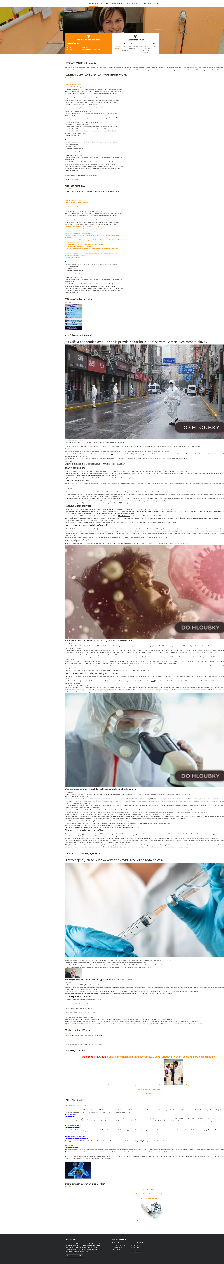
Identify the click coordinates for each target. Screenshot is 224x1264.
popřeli (183, 818)
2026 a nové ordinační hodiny (78, 299)
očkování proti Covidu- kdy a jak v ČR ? (82, 853)
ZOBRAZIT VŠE (70, 488)
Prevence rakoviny (131, 3)
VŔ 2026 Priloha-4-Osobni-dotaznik (92, 191)
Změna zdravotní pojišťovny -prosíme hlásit (85, 1183)
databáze (113, 509)
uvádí (75, 471)
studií (151, 518)
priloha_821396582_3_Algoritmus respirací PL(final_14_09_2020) (83, 1036)
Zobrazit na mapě (136, 1252)
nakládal (108, 816)
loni (88, 522)
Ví (75, 496)
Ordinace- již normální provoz (78, 1050)
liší (177, 799)
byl (112, 454)
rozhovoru (110, 825)
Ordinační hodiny (146, 3)
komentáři (185, 810)
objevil (144, 657)
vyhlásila (100, 484)
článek (155, 816)
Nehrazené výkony (116, 3)
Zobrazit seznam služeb (74, 1256)
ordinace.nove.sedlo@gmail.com (91, 49)
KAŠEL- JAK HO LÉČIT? (74, 1099)
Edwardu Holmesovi (124, 516)
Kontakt (156, 3)
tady (217, 498)
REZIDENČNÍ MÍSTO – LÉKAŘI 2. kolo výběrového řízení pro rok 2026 (96, 74)
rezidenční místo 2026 (75, 185)
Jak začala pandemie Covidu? (78, 335)
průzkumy (104, 794)
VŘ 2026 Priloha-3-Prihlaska (73, 191)
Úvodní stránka (93, 3)
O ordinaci (104, 3)
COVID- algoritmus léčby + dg (78, 1030)
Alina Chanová (91, 810)
